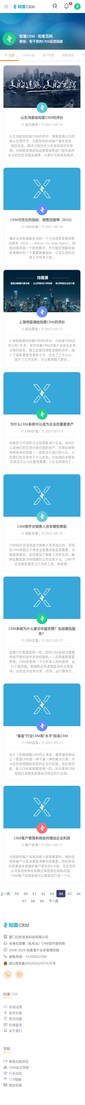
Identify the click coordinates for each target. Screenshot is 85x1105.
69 (42, 901)
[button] (55, 6)
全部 (11, 55)
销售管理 (68, 55)
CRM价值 (28, 55)
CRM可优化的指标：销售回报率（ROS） (42, 219)
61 (34, 893)
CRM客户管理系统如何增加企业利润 (42, 838)
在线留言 (15, 1025)
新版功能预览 (19, 1061)
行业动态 (15, 1073)
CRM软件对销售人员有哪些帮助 (42, 526)
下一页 (53, 901)
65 (70, 893)
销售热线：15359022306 (28, 956)
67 (24, 901)
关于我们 (15, 1030)
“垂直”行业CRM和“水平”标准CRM (42, 735)
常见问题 (15, 1019)
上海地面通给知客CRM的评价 (42, 322)
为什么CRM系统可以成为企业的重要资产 (42, 424)
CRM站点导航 (19, 1067)
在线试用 (15, 1007)
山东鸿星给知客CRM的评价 (42, 117)
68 (33, 901)
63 (52, 893)
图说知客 (15, 1085)
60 (26, 893)
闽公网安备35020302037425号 (32, 963)
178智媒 (15, 1079)
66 (79, 893)
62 (43, 893)
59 (17, 893)
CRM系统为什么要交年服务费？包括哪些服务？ (41, 631)
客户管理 (48, 55)
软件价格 (15, 1013)
